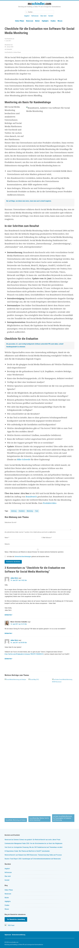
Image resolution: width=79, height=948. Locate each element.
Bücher (37, 21)
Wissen (60, 21)
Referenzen (34, 16)
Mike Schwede (23, 459)
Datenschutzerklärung (18, 934)
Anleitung (13, 511)
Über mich (43, 16)
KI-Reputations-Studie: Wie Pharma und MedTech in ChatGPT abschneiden (27, 851)
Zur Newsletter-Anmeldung (16, 919)
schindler (39, 4)
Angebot (26, 16)
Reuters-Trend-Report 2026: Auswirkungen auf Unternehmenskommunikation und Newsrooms (33, 859)
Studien (53, 21)
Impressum (8, 934)
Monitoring (30, 511)
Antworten (8, 615)
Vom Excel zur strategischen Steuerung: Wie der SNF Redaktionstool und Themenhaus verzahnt (33, 847)
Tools (36, 511)
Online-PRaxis (19, 21)
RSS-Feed (11, 925)
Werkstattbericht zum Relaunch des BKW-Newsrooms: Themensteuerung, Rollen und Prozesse (33, 855)
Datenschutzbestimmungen (23, 556)
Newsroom (29, 21)
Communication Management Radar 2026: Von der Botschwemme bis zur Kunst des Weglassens (33, 843)
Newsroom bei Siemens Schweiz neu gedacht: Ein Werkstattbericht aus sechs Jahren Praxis (32, 839)
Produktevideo (49, 503)
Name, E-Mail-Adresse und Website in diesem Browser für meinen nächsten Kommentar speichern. (34, 552)
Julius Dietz (14, 578)
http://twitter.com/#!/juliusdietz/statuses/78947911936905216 (24, 654)
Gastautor (9, 49)
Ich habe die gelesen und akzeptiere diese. (28, 556)
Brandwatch (31, 496)
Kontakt (50, 16)
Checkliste (22, 511)
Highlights (45, 21)
